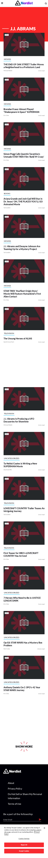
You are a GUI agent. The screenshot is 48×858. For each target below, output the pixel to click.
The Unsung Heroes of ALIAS (17, 338)
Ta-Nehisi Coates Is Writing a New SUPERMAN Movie (20, 465)
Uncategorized (11, 458)
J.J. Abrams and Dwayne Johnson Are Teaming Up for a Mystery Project (21, 247)
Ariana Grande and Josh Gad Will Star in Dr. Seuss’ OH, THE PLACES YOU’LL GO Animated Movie (23, 201)
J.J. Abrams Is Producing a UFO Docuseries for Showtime (18, 420)
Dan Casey (6, 649)
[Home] (12, 773)
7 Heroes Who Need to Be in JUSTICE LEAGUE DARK (22, 599)
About (11, 782)
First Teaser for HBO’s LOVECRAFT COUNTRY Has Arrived (20, 554)
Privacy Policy (15, 788)
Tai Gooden (6, 208)
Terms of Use (14, 803)
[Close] (44, 828)
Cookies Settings (24, 839)
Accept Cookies (24, 851)
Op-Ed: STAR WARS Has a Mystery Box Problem (22, 644)
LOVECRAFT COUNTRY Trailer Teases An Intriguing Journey (23, 509)
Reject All (24, 845)
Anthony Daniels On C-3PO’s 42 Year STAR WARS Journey (21, 688)
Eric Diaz (6, 115)
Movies (7, 59)
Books (7, 193)
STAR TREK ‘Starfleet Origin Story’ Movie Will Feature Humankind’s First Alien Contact (22, 294)
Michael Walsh (7, 70)
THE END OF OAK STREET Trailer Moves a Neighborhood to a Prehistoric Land (23, 65)
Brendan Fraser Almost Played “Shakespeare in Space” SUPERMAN (21, 110)
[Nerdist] (24, 3)
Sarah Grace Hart (8, 342)
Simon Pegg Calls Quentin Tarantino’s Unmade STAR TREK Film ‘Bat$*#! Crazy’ (23, 155)
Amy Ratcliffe (7, 470)
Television (9, 333)
